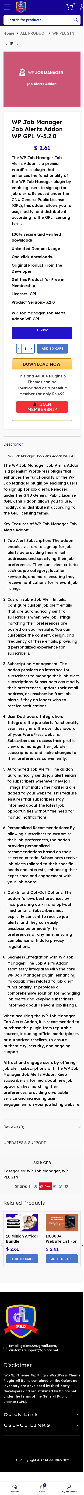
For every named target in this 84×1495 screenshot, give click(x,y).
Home (9, 33)
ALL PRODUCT (33, 33)
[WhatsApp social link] (60, 1186)
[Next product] (17, 44)
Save (48, 1186)
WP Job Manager (43, 1171)
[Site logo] (21, 6)
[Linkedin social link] (55, 1186)
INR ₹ (73, 1485)
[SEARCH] (75, 20)
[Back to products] (12, 44)
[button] (22, 1258)
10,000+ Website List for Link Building (61, 1241)
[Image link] (21, 1321)
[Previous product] (6, 44)
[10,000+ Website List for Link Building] (62, 1222)
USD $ (73, 1476)
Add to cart (52, 348)
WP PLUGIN (63, 33)
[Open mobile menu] (7, 7)
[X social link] (36, 1186)
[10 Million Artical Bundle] (22, 1222)
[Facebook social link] (30, 1186)
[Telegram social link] (66, 1186)
